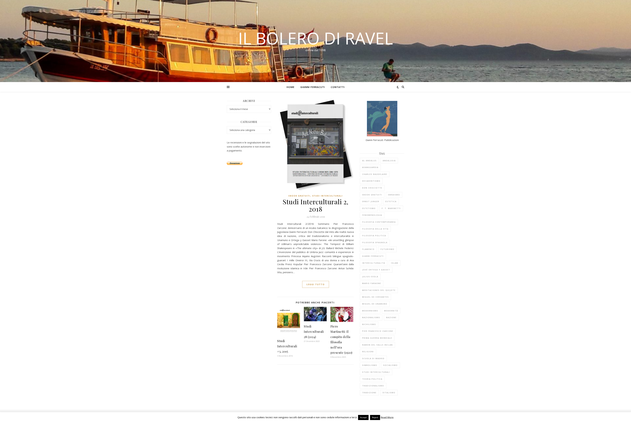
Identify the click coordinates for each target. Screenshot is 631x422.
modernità (391, 310)
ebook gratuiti (299, 195)
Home (290, 87)
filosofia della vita (375, 229)
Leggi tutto (315, 284)
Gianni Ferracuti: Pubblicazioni (382, 140)
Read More (387, 417)
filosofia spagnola (374, 242)
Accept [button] (363, 417)
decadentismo (371, 181)
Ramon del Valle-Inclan (377, 345)
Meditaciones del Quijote (379, 290)
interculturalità (373, 263)
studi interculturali (376, 372)
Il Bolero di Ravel (315, 38)
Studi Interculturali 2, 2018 (315, 205)
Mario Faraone (371, 283)
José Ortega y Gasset (376, 269)
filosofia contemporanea (379, 222)
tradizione (369, 392)
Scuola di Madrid (373, 358)
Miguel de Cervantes (375, 297)
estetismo (369, 208)
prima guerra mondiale (377, 338)
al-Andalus (369, 160)
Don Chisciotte (372, 188)
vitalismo (389, 392)
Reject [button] (375, 417)
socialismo (390, 365)
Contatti (338, 87)
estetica (391, 201)
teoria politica (372, 379)
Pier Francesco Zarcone (377, 331)
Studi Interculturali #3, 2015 (287, 346)
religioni (368, 351)
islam (394, 263)
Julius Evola (370, 276)
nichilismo (369, 324)
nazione (391, 317)
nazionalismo (371, 317)
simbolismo (369, 365)
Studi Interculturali (327, 195)
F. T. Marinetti (391, 208)
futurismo (387, 249)
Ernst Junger (370, 201)
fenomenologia (372, 215)
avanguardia (370, 167)
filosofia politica (374, 235)
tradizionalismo (373, 385)
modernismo (370, 310)
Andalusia (389, 160)
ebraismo (394, 194)
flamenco (368, 249)
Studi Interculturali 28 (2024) (314, 331)
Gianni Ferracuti (312, 87)
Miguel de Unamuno (374, 304)
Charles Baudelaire (374, 174)
